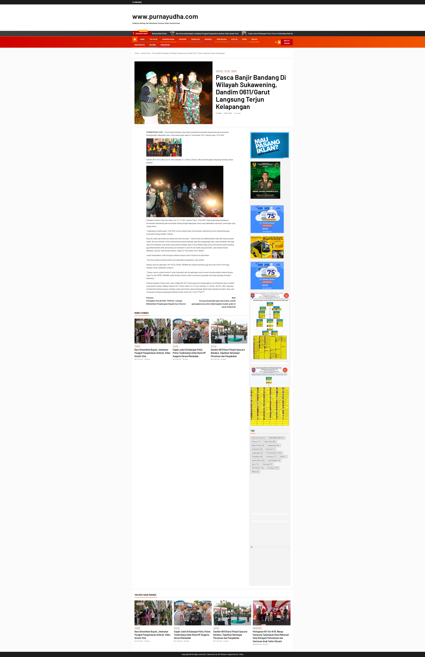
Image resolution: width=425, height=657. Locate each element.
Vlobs (241, 654)
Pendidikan (257, 457)
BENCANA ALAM (276, 438)
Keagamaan (273, 445)
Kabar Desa (270, 441)
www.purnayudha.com (165, 16)
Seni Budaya (221, 39)
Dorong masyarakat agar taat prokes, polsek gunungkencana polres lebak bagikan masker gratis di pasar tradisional (214, 302)
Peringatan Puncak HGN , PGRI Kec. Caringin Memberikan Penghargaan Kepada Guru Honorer (166, 301)
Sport (255, 464)
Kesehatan (165, 45)
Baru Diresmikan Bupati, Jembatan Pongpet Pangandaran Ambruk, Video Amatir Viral (155, 34)
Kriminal (208, 39)
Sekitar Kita (139, 45)
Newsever (211, 654)
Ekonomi (182, 39)
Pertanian (271, 457)
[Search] (276, 42)
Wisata (254, 39)
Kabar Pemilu (258, 445)
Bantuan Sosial (259, 438)
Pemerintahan (168, 39)
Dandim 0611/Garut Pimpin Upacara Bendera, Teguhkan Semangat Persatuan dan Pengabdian (228, 353)
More (244, 39)
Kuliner (152, 45)
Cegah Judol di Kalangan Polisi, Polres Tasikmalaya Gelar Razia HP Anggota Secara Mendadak (231, 34)
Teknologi (195, 39)
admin (220, 113)
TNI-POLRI (153, 39)
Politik (234, 39)
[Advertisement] (270, 492)
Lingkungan (257, 453)
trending (234, 71)
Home (142, 39)
